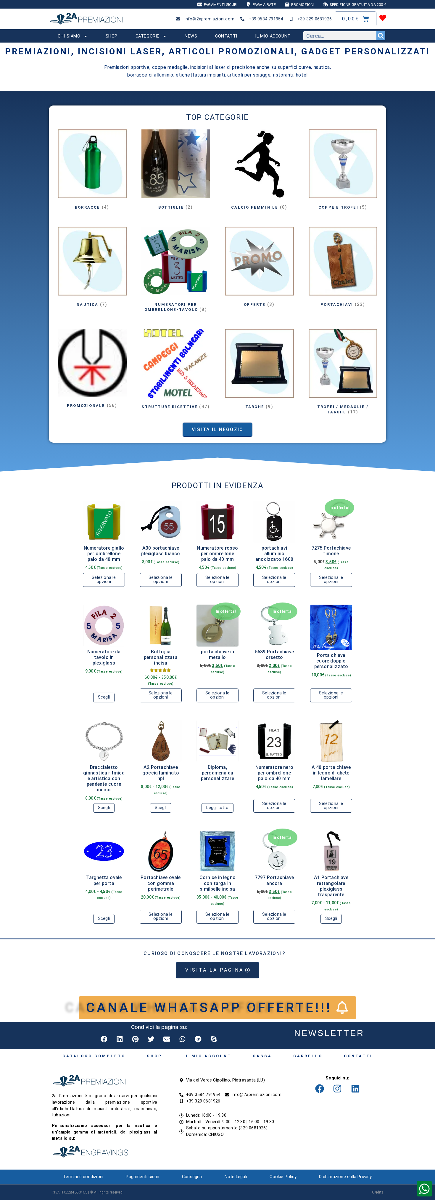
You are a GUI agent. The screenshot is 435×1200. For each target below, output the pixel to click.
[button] (104, 1039)
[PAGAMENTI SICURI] (199, 4)
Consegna (192, 1176)
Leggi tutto (217, 807)
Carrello (308, 1056)
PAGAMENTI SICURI (220, 4)
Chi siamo (69, 36)
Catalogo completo (93, 1056)
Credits (377, 1192)
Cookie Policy (283, 1176)
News (191, 36)
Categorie (148, 36)
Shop (111, 36)
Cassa (262, 1056)
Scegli (104, 697)
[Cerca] (380, 35)
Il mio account (272, 36)
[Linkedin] (355, 1088)
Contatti (226, 36)
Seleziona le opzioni (104, 579)
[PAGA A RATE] (248, 4)
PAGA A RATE (264, 4)
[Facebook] (319, 1088)
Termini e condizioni (83, 1176)
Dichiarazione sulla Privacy (345, 1176)
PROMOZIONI (302, 4)
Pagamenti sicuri (142, 1176)
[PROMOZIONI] (287, 4)
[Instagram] (337, 1088)
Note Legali (236, 1176)
